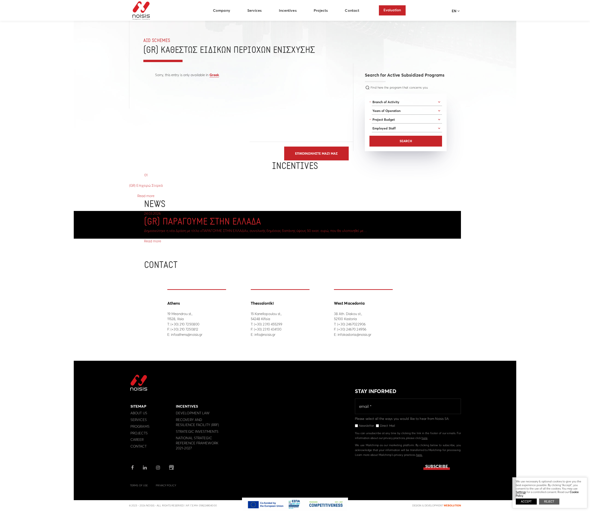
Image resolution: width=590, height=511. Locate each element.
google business (171, 467)
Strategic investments (197, 431)
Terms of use (139, 485)
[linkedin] (145, 468)
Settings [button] (521, 492)
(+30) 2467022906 (351, 324)
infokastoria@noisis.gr (354, 334)
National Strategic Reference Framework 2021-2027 (197, 443)
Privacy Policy (166, 485)
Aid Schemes (156, 40)
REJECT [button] (549, 501)
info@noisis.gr (264, 334)
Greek (214, 75)
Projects (321, 10)
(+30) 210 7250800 (185, 324)
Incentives (288, 10)
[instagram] (158, 468)
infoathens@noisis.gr (186, 334)
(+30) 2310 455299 (268, 324)
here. (419, 455)
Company (221, 10)
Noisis (141, 11)
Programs (140, 426)
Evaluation (392, 10)
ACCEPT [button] (526, 501)
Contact (352, 10)
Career (137, 439)
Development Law (193, 413)
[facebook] (132, 468)
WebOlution (452, 505)
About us (138, 413)
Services (254, 10)
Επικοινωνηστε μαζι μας (316, 153)
